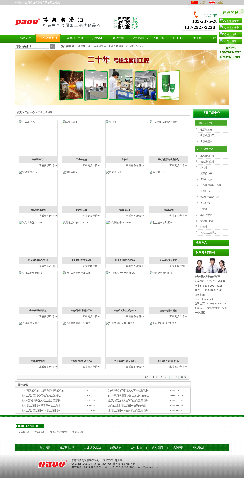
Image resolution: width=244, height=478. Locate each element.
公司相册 (136, 447)
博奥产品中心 (211, 112)
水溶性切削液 (207, 155)
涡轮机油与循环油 (209, 197)
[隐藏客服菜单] (230, 12)
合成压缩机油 (38, 159)
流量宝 (119, 460)
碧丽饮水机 (24, 432)
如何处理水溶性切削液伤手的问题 (127, 405)
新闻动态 (157, 447)
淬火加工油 (168, 210)
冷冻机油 (205, 203)
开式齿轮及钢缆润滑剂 (168, 159)
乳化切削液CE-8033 (38, 260)
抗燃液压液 (124, 210)
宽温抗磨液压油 (38, 210)
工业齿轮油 (206, 179)
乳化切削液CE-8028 (125, 260)
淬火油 (203, 167)
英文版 (219, 2)
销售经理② (232, 27)
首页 (19, 112)
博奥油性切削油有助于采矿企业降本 (41, 405)
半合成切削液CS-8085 (168, 361)
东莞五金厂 (39, 432)
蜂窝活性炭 (77, 432)
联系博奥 (178, 447)
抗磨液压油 (81, 210)
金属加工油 (84, 46)
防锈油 (203, 226)
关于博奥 (45, 447)
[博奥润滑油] (27, 22)
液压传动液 (206, 173)
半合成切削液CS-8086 (125, 361)
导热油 (203, 209)
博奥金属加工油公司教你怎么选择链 (41, 395)
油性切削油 (99, 46)
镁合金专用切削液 (168, 310)
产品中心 (30, 112)
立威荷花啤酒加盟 (58, 432)
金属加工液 (206, 129)
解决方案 (116, 447)
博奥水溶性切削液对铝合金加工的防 (41, 400)
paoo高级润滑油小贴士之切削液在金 (128, 395)
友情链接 (33, 425)
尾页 (183, 377)
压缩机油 (205, 191)
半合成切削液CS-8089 (81, 361)
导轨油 (125, 159)
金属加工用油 (206, 123)
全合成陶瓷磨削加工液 (81, 310)
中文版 (201, 2)
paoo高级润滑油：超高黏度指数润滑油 (42, 390)
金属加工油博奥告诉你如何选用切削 (128, 400)
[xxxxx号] (114, 460)
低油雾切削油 (133, 46)
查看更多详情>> (48, 165)
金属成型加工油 (208, 135)
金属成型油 (206, 141)
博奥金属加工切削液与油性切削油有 (41, 410)
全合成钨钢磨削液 (38, 310)
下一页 (174, 377)
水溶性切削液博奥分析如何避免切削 (128, 410)
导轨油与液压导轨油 (210, 185)
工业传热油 (81, 159)
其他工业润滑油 (208, 232)
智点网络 (131, 463)
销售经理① (232, 20)
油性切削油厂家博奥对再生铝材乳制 (128, 390)
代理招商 (231, 34)
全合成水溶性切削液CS (125, 310)
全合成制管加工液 (168, 260)
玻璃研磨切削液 (38, 361)
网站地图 (198, 447)
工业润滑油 (206, 214)
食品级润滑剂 (207, 220)
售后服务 (231, 41)
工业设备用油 (115, 46)
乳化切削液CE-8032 (81, 260)
